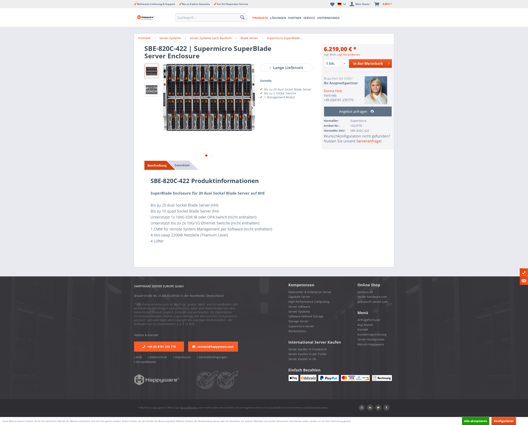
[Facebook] (386, 408)
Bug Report (365, 325)
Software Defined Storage (305, 316)
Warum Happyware (370, 344)
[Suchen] (243, 17)
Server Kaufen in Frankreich (307, 349)
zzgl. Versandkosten (348, 54)
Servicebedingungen (212, 357)
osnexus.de (365, 292)
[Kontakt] (524, 272)
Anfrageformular (369, 320)
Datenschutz (158, 357)
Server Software (299, 307)
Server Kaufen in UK (302, 359)
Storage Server (298, 321)
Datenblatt (182, 165)
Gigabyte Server (299, 297)
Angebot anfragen (353, 111)
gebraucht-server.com (372, 302)
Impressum (182, 357)
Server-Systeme (299, 311)
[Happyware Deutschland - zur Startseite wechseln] (149, 17)
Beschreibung (157, 165)
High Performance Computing (308, 302)
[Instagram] (362, 408)
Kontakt (362, 329)
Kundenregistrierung (372, 334)
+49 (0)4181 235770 (339, 100)
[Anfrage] (524, 281)
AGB (138, 357)
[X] (378, 408)
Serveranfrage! (369, 141)
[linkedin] (370, 408)
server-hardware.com (372, 297)
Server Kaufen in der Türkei (307, 354)
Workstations (297, 331)
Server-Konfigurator (371, 339)
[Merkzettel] (332, 4)
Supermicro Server (301, 326)
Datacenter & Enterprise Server (309, 292)
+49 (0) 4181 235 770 (161, 347)
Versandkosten (145, 362)
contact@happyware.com (215, 347)
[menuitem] (212, 17)
